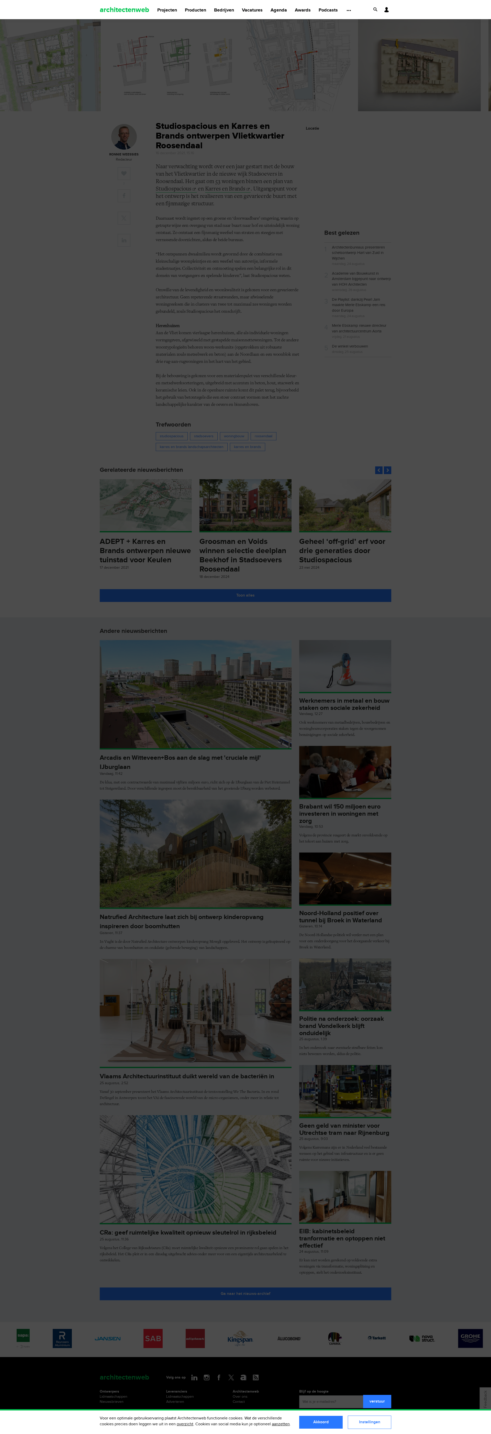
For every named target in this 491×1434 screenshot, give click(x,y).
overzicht (185, 1424)
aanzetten (281, 1424)
